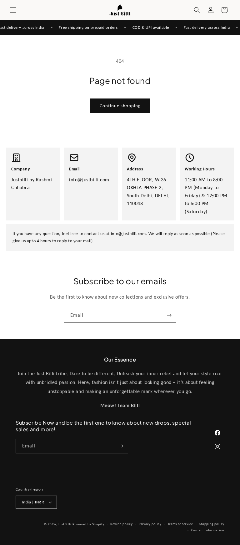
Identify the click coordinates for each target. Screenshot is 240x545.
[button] (13, 10)
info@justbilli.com (89, 180)
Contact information (207, 530)
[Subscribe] (169, 315)
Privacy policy (150, 524)
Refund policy (121, 524)
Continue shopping (120, 105)
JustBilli (64, 524)
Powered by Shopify (88, 524)
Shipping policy (212, 524)
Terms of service (180, 524)
